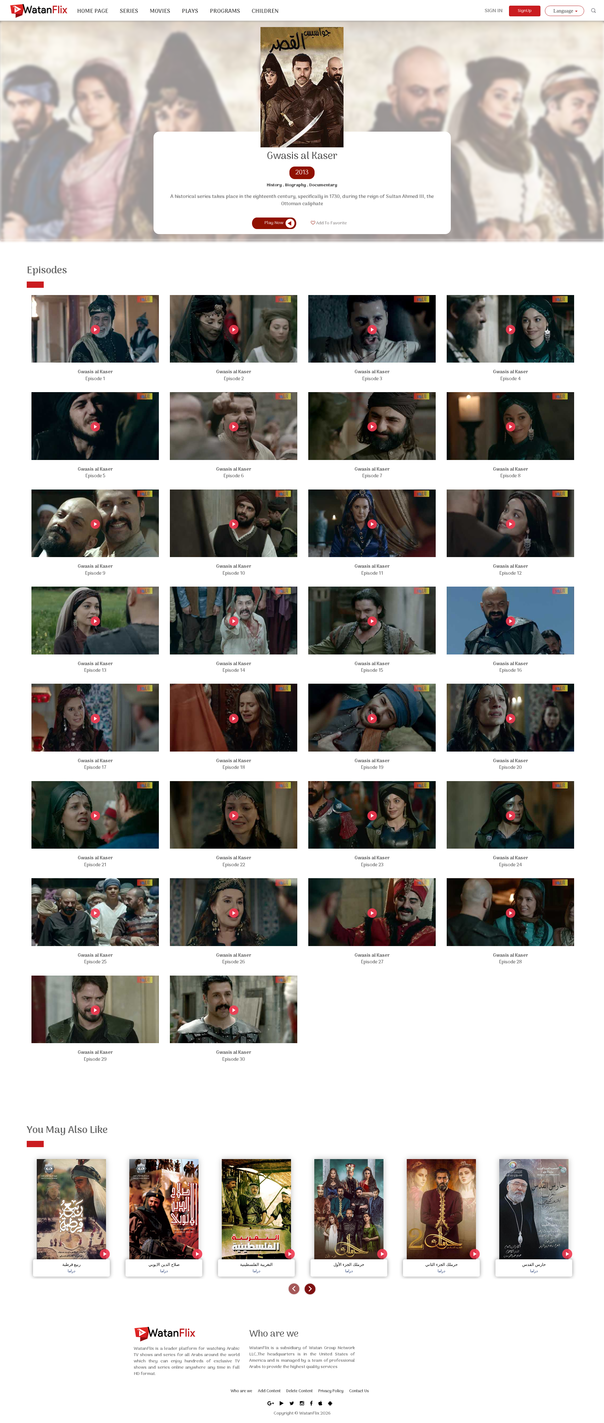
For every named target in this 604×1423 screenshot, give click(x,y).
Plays (190, 11)
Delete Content (299, 1391)
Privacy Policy (331, 1391)
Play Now (273, 223)
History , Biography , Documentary (302, 185)
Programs (225, 11)
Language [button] (563, 11)
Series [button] (129, 11)
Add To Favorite (331, 223)
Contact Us (359, 1391)
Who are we (241, 1391)
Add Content (269, 1391)
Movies (160, 11)
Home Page (92, 11)
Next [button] (310, 1289)
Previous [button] (294, 1289)
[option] (71, 1216)
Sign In (494, 11)
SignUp (525, 10)
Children (265, 11)
